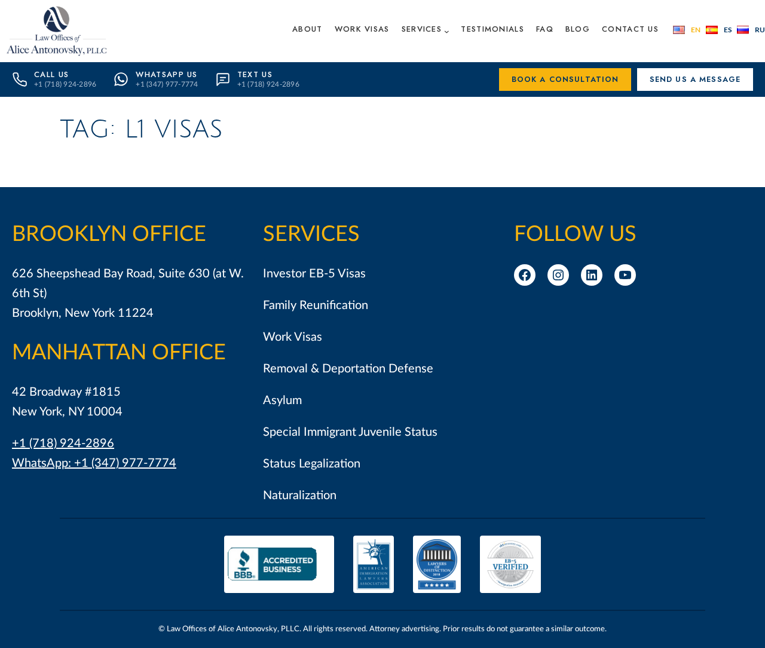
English (686, 30)
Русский (751, 30)
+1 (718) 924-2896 (63, 444)
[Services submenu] (446, 30)
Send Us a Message (695, 79)
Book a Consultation (565, 79)
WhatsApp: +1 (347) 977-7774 (94, 463)
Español (719, 30)
